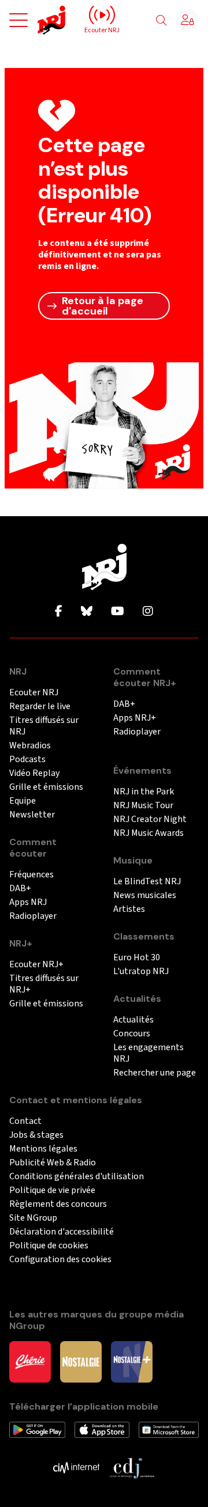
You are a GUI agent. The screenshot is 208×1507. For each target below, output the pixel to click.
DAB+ (20, 889)
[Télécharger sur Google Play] (37, 1429)
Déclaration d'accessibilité (61, 1232)
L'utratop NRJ (141, 971)
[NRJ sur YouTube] (117, 612)
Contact (25, 1121)
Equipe (22, 801)
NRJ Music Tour (143, 806)
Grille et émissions (46, 787)
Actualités (133, 1020)
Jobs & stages (36, 1135)
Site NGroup (33, 1218)
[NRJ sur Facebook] (58, 612)
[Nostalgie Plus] (132, 1361)
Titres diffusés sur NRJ (44, 726)
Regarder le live (39, 707)
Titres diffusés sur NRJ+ (44, 984)
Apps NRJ (28, 902)
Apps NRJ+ (134, 718)
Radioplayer (33, 916)
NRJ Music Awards (148, 833)
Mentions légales (43, 1149)
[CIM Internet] (76, 1467)
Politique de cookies (48, 1246)
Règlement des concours (58, 1204)
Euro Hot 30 (136, 958)
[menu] (18, 20)
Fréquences (31, 875)
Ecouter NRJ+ (36, 965)
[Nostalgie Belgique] (81, 1361)
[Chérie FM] (30, 1361)
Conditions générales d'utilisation (76, 1177)
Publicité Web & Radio (52, 1163)
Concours (131, 1034)
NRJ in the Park (143, 792)
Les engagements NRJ (148, 1053)
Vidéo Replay (34, 773)
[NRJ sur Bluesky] (86, 612)
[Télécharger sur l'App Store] (102, 1429)
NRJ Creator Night (150, 819)
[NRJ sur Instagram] (148, 612)
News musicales (144, 895)
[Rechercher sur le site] (161, 20)
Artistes (129, 909)
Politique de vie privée (52, 1190)
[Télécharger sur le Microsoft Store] (169, 1429)
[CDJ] (132, 1467)
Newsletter (32, 815)
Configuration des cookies (60, 1260)
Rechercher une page (154, 1073)
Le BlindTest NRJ (147, 882)
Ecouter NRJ (33, 693)
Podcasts (27, 760)
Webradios (30, 746)
